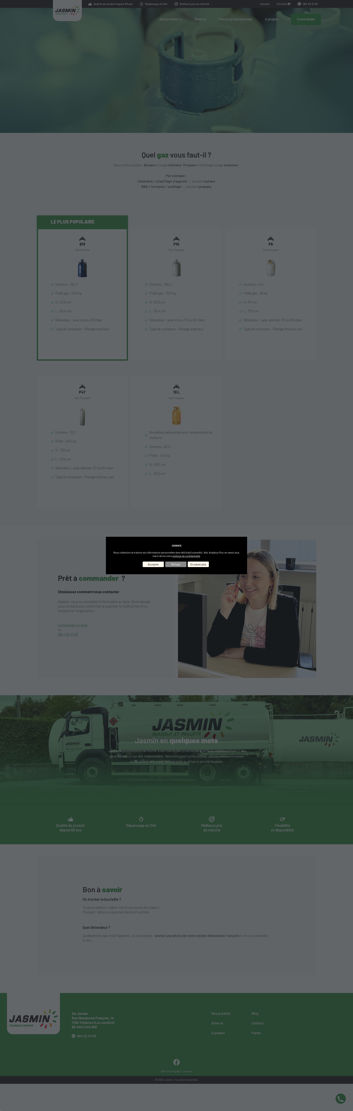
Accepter (153, 564)
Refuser (176, 564)
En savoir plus (198, 564)
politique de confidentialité (186, 556)
